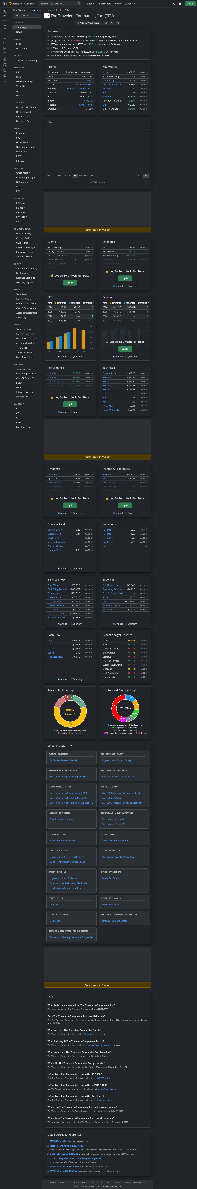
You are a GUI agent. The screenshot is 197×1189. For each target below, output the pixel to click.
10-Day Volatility (111, 409)
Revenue (107, 96)
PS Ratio (107, 533)
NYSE (90, 80)
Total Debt (53, 609)
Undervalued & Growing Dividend (67, 856)
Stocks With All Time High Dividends (68, 888)
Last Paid (52, 474)
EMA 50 (106, 389)
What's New (83, 1183)
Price (105, 72)
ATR (104, 401)
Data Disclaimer (138, 1183)
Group (38, 10)
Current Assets (55, 597)
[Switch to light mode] (173, 3)
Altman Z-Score (55, 549)
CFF (49, 648)
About (99, 1183)
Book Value (53, 585)
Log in (190, 3)
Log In (70, 282)
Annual (119, 286)
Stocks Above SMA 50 (113, 819)
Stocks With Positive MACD (63, 840)
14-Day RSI (108, 405)
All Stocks (55, 904)
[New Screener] (4, 11)
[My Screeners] (4, 24)
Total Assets (54, 593)
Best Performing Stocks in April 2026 (68, 793)
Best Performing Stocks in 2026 (118, 776)
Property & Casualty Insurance (81, 88)
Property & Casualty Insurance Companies (71, 937)
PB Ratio (107, 537)
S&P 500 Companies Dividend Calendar (122, 802)
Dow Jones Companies (61, 819)
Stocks (59, 10)
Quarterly (132, 286)
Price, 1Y (52, 373)
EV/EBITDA (108, 541)
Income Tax (108, 609)
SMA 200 (107, 377)
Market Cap (109, 80)
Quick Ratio (53, 537)
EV (104, 546)
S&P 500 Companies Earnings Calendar (122, 793)
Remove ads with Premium (97, 230)
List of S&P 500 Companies (64, 1153)
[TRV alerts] (105, 23)
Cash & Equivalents (57, 589)
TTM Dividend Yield (112, 84)
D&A (105, 601)
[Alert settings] (111, 23)
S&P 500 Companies (112, 797)
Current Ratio (54, 533)
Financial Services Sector (114, 920)
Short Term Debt (56, 613)
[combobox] (60, 3)
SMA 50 (106, 381)
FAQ (92, 1183)
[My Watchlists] (4, 30)
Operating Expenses (113, 589)
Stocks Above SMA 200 (113, 824)
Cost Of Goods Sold (113, 593)
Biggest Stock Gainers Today (116, 760)
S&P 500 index (103, 1078)
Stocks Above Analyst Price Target (119, 856)
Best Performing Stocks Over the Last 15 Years (71, 802)
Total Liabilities (55, 601)
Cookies (125, 1183)
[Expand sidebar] (5, 3)
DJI (91, 100)
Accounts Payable (57, 617)
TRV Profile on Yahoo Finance (65, 1166)
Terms (107, 1183)
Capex (51, 652)
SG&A (105, 597)
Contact (71, 1183)
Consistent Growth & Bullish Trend (67, 861)
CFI (49, 644)
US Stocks (55, 920)
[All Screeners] (4, 37)
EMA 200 (107, 385)
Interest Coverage (57, 541)
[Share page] (117, 23)
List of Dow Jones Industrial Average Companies (75, 1158)
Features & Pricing (58, 1183)
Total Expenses (110, 585)
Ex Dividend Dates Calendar (64, 760)
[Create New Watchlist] (4, 16)
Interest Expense (111, 605)
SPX (86, 100)
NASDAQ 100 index (108, 1089)
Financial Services (84, 84)
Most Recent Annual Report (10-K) (68, 1145)
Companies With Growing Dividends (68, 883)
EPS (104, 104)
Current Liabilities (57, 605)
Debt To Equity (55, 529)
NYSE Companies (110, 904)
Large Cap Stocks (111, 878)
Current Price (109, 373)
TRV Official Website (60, 1141)
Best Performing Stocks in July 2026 (68, 776)
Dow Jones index (104, 1100)
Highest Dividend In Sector (63, 878)
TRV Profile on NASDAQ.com (65, 1171)
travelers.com (86, 104)
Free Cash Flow (55, 656)
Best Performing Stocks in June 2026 (68, 797)
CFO (50, 640)
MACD (106, 393)
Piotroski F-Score (56, 546)
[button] (130, 3)
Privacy (116, 1183)
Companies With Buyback (115, 840)
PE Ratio (107, 88)
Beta (105, 92)
